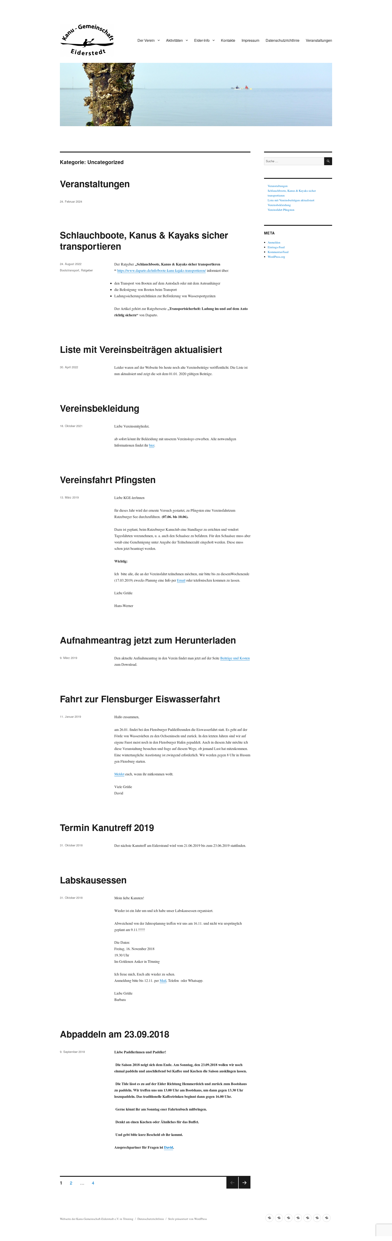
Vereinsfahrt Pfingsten (108, 479)
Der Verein (146, 40)
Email (181, 580)
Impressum (250, 40)
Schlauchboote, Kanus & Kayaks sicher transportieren (144, 240)
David (168, 1147)
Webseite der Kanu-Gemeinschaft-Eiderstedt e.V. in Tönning (96, 1219)
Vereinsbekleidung (99, 407)
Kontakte (228, 40)
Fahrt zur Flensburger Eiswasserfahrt (140, 698)
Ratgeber (87, 270)
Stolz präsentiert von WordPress (187, 1219)
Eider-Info (202, 40)
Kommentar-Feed (278, 252)
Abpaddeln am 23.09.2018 (114, 1033)
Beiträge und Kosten (235, 658)
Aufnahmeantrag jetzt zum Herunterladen (148, 639)
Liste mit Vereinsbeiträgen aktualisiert (141, 349)
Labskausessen (93, 879)
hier (151, 445)
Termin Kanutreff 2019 (107, 827)
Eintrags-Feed (276, 247)
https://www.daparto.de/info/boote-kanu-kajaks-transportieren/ (161, 270)
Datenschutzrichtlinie (282, 40)
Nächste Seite (244, 1188)
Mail (163, 980)
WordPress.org (276, 257)
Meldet (119, 774)
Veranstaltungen (319, 40)
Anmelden (274, 242)
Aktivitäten (174, 40)
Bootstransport (69, 270)
